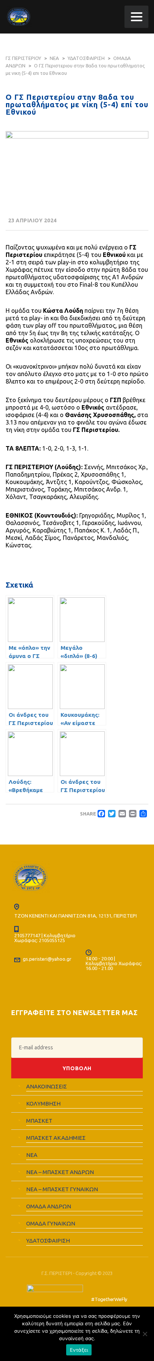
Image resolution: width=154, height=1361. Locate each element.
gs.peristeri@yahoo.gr (47, 958)
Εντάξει (79, 1350)
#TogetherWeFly (109, 1299)
